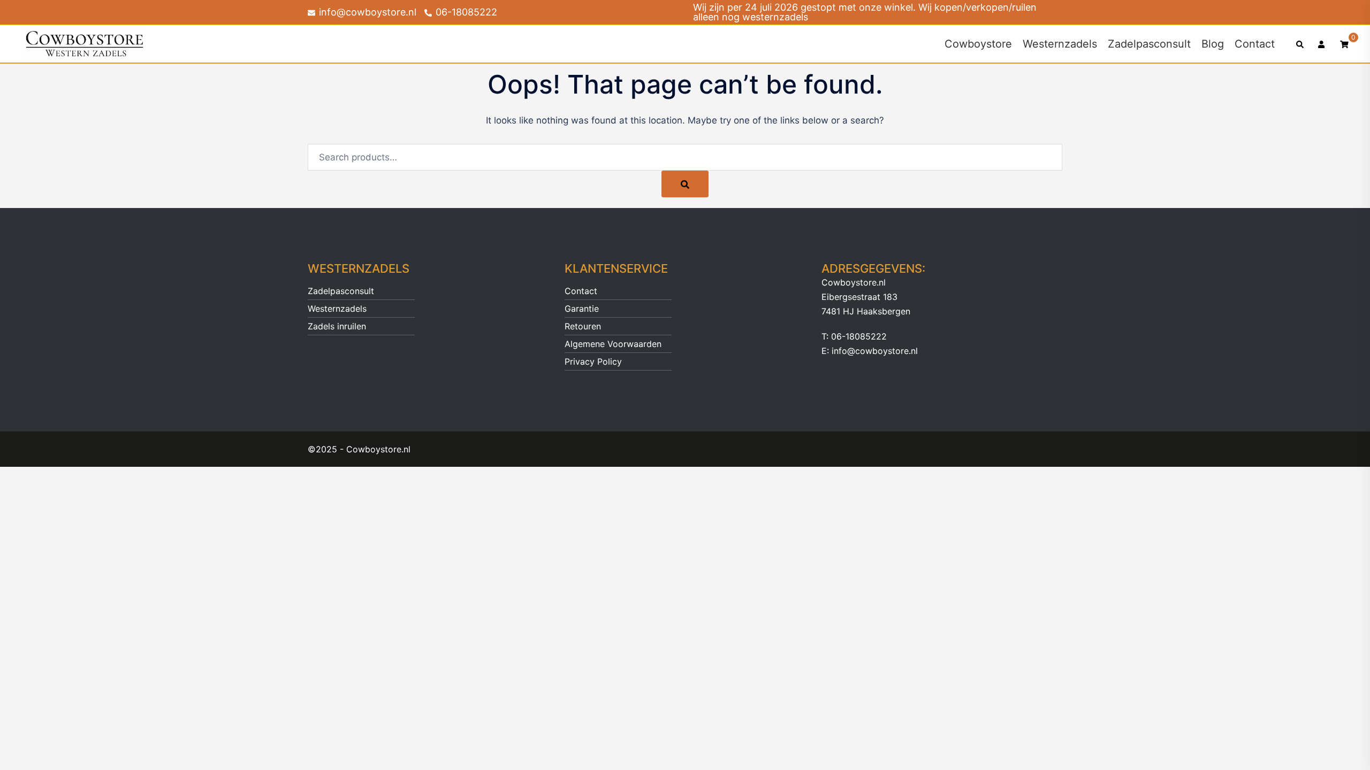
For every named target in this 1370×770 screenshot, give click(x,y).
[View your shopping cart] (1344, 43)
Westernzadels (1060, 43)
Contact (1255, 43)
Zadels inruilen (337, 326)
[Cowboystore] (84, 43)
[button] (1300, 44)
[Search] (685, 184)
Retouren (583, 326)
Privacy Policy (593, 361)
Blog (1212, 43)
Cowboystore (978, 43)
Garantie (582, 308)
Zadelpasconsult (1149, 43)
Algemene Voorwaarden (613, 343)
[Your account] (1322, 44)
